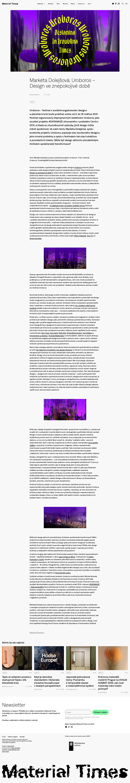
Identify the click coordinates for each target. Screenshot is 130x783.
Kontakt (22, 736)
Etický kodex (5, 751)
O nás (4, 736)
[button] (41, 3)
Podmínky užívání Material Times (11, 749)
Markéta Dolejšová (35, 94)
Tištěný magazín (13, 736)
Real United (11, 746)
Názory (32, 102)
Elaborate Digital (15, 748)
